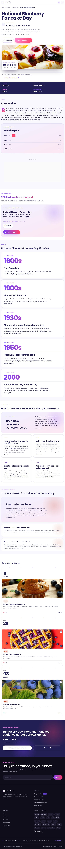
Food (3, 91)
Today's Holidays (40, 794)
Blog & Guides (6, 825)
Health (57, 817)
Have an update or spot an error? (11, 77)
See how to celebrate (22, 40)
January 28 (15, 7)
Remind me (9, 40)
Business (51, 814)
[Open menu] (2, 2)
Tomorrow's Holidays (39, 796)
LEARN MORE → (58, 840)
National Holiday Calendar (40, 802)
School (59, 824)
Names (49, 821)
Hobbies (37, 821)
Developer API (47, 748)
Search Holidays (38, 805)
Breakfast (36, 91)
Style (48, 827)
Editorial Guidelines (47, 846)
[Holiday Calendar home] (8, 2)
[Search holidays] (59, 2)
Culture (36, 817)
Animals (37, 814)
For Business (6, 819)
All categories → (38, 831)
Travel (58, 827)
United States (38, 86)
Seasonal (37, 827)
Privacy (55, 846)
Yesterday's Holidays (39, 799)
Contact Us (5, 816)
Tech (53, 827)
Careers (57, 814)
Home (3, 7)
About (4, 814)
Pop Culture (37, 824)
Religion (53, 824)
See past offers (10, 232)
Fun (53, 817)
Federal (42, 817)
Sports (43, 827)
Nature (55, 821)
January (8, 7)
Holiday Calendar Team (26, 74)
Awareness (43, 814)
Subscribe (58, 777)
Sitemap (60, 846)
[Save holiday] (61, 581)
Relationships (46, 824)
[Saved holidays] (62, 2)
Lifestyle (43, 821)
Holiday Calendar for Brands (16, 748)
